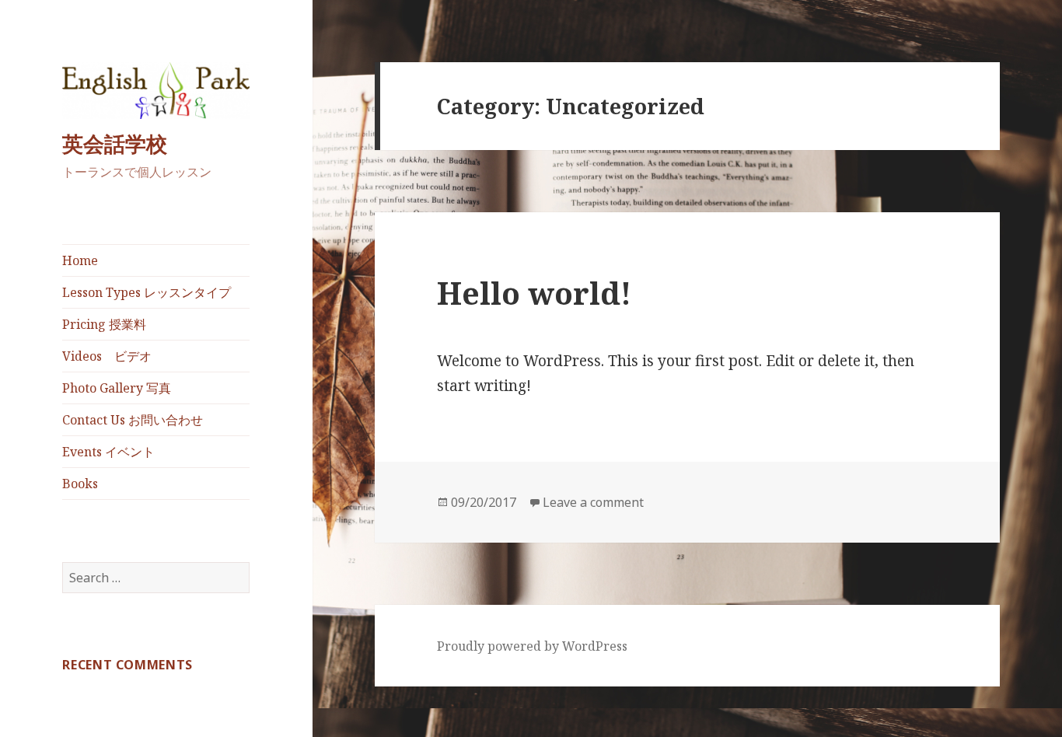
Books (80, 483)
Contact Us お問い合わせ (132, 419)
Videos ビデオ (107, 356)
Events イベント (108, 451)
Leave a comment (593, 502)
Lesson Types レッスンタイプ (146, 292)
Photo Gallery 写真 (116, 387)
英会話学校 (114, 143)
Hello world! (534, 292)
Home (80, 260)
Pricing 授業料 (104, 324)
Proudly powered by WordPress (532, 646)
